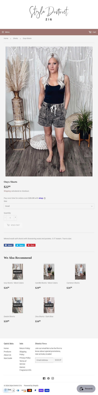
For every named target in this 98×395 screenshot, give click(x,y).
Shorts (15, 38)
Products (7, 352)
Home (6, 38)
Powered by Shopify (31, 386)
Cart (94, 32)
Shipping (7, 191)
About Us (7, 355)
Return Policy (25, 348)
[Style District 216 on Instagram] (52, 379)
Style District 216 (15, 386)
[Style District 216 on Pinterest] (48, 379)
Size (5, 201)
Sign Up (58, 360)
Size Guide (8, 358)
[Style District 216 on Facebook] (44, 379)
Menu (7, 32)
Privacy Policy (25, 358)
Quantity (7, 213)
